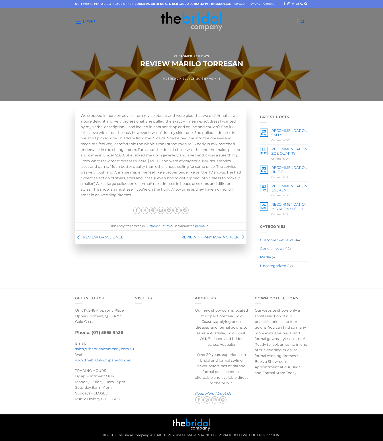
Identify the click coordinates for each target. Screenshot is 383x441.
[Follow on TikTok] (293, 4)
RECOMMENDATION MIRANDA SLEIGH (289, 206)
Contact (239, 3)
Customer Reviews (191, 56)
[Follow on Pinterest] (305, 4)
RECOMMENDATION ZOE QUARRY (289, 151)
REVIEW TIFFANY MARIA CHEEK (210, 237)
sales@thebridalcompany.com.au (104, 349)
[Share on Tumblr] (177, 210)
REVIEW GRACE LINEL (102, 237)
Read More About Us (213, 393)
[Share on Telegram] (185, 210)
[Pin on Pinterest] (169, 210)
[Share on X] (145, 210)
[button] (85, 22)
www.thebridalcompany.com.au (103, 360)
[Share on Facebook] (137, 210)
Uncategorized (273, 266)
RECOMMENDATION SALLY (289, 133)
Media (265, 257)
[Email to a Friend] (161, 210)
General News (272, 248)
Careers (268, 3)
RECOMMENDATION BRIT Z (289, 170)
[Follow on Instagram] (288, 4)
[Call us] (301, 4)
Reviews (254, 3)
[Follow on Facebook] (284, 4)
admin (214, 78)
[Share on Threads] (152, 210)
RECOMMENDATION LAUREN (289, 188)
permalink (202, 226)
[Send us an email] (297, 4)
